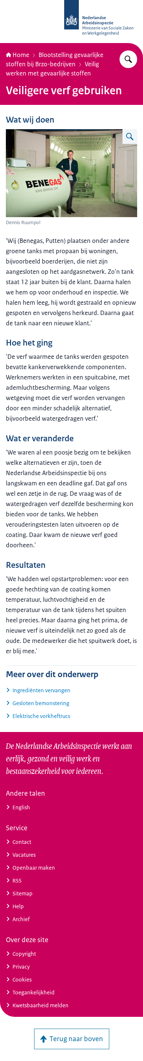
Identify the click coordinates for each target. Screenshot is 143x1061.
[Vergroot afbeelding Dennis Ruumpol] (129, 136)
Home (20, 55)
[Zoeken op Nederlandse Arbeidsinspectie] (128, 59)
